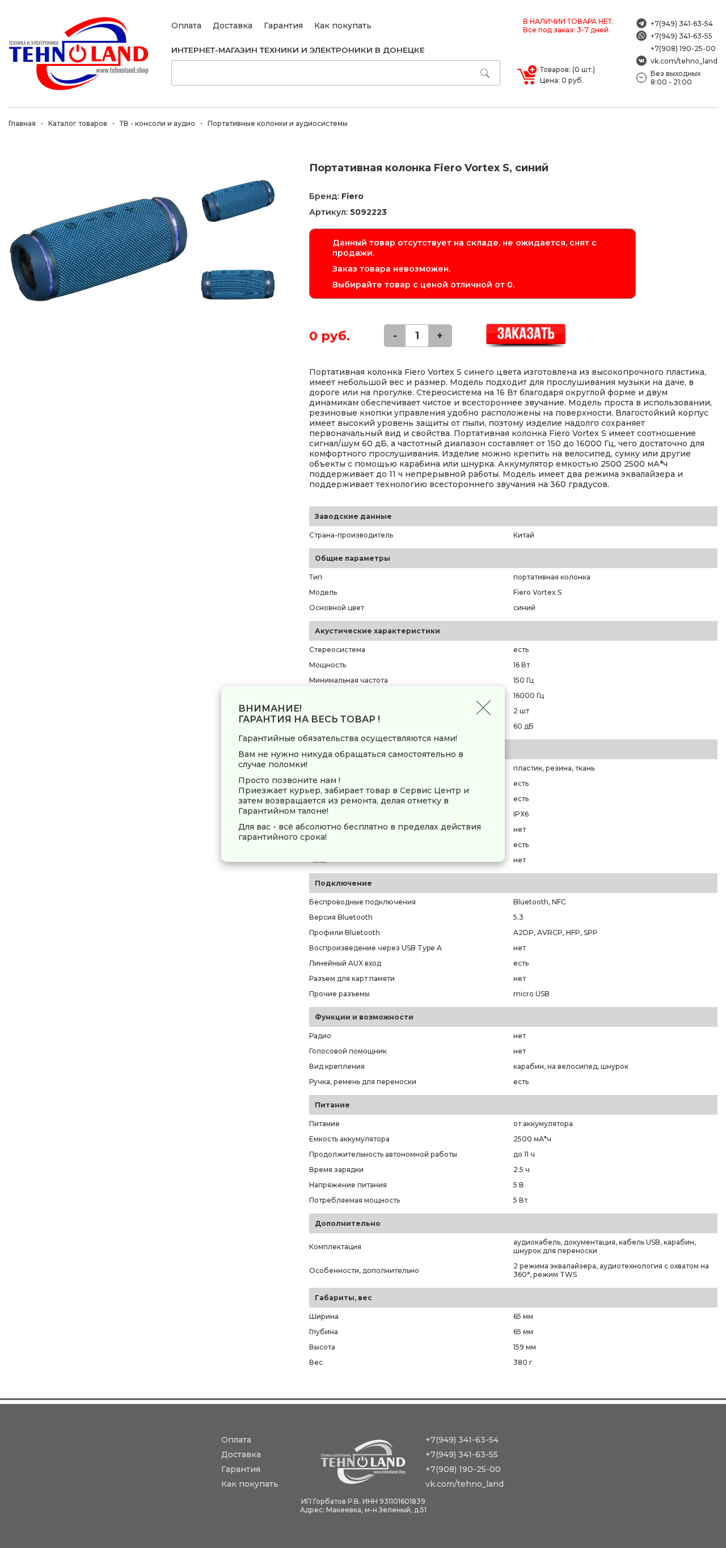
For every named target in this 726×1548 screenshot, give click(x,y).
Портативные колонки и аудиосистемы (278, 123)
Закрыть (483, 707)
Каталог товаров (77, 123)
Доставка (232, 25)
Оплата (186, 25)
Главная (22, 123)
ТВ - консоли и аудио (157, 123)
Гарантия (283, 25)
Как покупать (343, 25)
